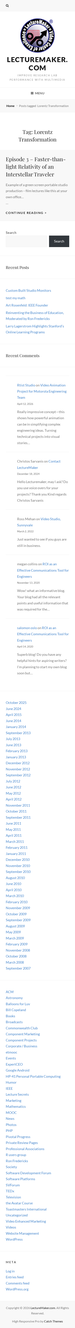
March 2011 (15, 841)
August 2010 (15, 878)
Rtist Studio (26, 385)
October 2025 (16, 702)
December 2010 (18, 859)
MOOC (11, 1112)
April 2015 (14, 714)
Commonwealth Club (22, 1028)
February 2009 (17, 944)
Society (11, 1167)
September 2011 (18, 817)
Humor (11, 1082)
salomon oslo (27, 628)
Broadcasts (14, 1022)
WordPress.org (17, 1289)
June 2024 (13, 709)
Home (10, 106)
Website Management (22, 1233)
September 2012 (18, 775)
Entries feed (15, 1277)
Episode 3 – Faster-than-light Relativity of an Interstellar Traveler (36, 166)
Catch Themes (53, 1321)
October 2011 (16, 811)
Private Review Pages (22, 1143)
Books (10, 1016)
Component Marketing (23, 1034)
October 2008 (16, 956)
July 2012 (13, 781)
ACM (10, 992)
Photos (11, 1125)
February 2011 (17, 847)
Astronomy (14, 998)
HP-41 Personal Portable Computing (33, 1076)
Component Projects (21, 1040)
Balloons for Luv (18, 1004)
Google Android (17, 1070)
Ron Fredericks (17, 1161)
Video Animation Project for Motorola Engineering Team (42, 391)
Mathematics (16, 1106)
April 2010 (14, 890)
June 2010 (13, 884)
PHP (9, 1130)
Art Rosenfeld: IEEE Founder (27, 305)
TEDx (10, 1191)
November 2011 (18, 805)
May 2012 (13, 793)
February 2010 (17, 902)
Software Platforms (20, 1179)
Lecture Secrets (17, 1094)
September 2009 (18, 920)
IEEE (9, 1088)
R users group (16, 1155)
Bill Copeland (16, 1010)
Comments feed (17, 1283)
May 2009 (13, 932)
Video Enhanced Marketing (26, 1221)
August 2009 (15, 926)
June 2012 (13, 787)
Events (11, 1058)
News (10, 1118)
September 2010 (18, 871)
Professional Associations (25, 1149)
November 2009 (18, 908)
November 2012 (18, 769)
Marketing (13, 1100)
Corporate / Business (21, 1046)
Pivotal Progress (18, 1137)
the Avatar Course (19, 1203)
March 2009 (15, 938)
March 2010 (15, 896)
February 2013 (17, 751)
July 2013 (13, 739)
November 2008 (18, 950)
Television (13, 1197)
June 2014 (13, 721)
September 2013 (18, 733)
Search (11, 232)
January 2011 (16, 853)
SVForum (13, 1185)
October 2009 (16, 914)
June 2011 (13, 823)
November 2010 (18, 866)
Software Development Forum (28, 1173)
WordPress (14, 1239)
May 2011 (13, 829)
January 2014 (16, 727)
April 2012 (14, 799)
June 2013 (13, 745)
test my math (15, 298)
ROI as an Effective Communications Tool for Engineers (43, 570)
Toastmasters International (26, 1209)
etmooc (11, 1052)
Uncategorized (17, 1215)
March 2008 (15, 962)
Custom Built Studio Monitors (28, 290)
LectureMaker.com (37, 63)
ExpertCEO (14, 1064)
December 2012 (18, 763)
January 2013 (16, 757)
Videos (11, 1227)
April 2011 (14, 835)
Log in (10, 1271)
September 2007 (18, 968)
